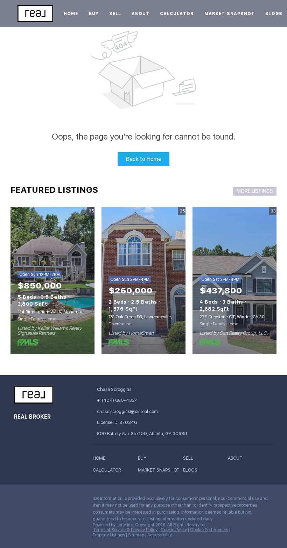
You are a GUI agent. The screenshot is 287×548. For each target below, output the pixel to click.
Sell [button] (115, 13)
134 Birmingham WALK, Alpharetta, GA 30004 (61, 312)
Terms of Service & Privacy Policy (125, 529)
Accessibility (159, 535)
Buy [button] (94, 13)
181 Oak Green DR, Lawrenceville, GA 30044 (150, 316)
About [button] (140, 13)
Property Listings (109, 535)
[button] (101, 459)
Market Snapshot (229, 13)
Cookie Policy (174, 529)
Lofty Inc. (125, 524)
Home (71, 13)
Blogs (273, 13)
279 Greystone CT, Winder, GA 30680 (236, 316)
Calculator (177, 13)
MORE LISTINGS (255, 191)
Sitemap (136, 535)
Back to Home (143, 159)
